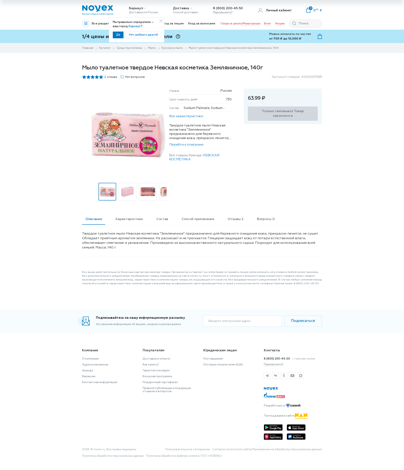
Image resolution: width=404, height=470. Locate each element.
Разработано (275, 405)
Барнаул (136, 8)
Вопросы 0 (266, 219)
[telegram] (267, 375)
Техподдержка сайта (279, 415)
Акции (280, 23)
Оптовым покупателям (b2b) (223, 364)
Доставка (181, 8)
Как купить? (151, 364)
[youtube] (292, 375)
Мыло (152, 48)
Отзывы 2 (235, 219)
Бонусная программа (157, 376)
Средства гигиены (129, 48)
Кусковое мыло (172, 48)
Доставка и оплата (156, 358)
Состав (162, 219)
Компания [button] (90, 350)
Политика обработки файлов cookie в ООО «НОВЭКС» (184, 456)
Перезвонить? (223, 12)
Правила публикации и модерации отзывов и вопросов (167, 390)
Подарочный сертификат (160, 382)
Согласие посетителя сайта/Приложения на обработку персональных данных (267, 449)
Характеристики (129, 219)
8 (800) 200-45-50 (228, 8)
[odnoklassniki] (284, 375)
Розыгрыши (251, 23)
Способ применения (198, 219)
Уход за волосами (201, 23)
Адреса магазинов (95, 364)
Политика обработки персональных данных (113, 456)
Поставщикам (213, 358)
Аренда (87, 370)
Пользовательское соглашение (187, 449)
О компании (90, 358)
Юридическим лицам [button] (220, 350)
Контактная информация (99, 382)
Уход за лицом (173, 23)
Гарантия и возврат (156, 370)
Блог (267, 23)
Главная (87, 48)
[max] (301, 375)
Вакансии (88, 376)
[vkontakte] (275, 375)
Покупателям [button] (153, 350)
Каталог (105, 48)
